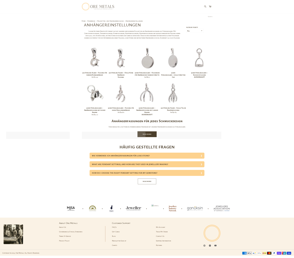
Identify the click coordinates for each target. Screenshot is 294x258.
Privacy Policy (64, 241)
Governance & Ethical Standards (70, 232)
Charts (114, 245)
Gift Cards (116, 232)
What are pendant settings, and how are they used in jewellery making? (130, 164)
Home (84, 21)
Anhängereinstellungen (134, 21)
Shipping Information (163, 241)
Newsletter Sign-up (119, 241)
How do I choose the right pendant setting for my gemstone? (124, 173)
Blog (114, 236)
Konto (210, 16)
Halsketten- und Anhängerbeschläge (110, 21)
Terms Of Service (65, 236)
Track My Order (162, 232)
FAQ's (114, 227)
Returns (159, 245)
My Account (160, 227)
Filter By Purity (192, 27)
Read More (147, 134)
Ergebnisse (91, 21)
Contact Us (160, 236)
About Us (62, 227)
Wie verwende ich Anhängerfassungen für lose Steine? (121, 155)
